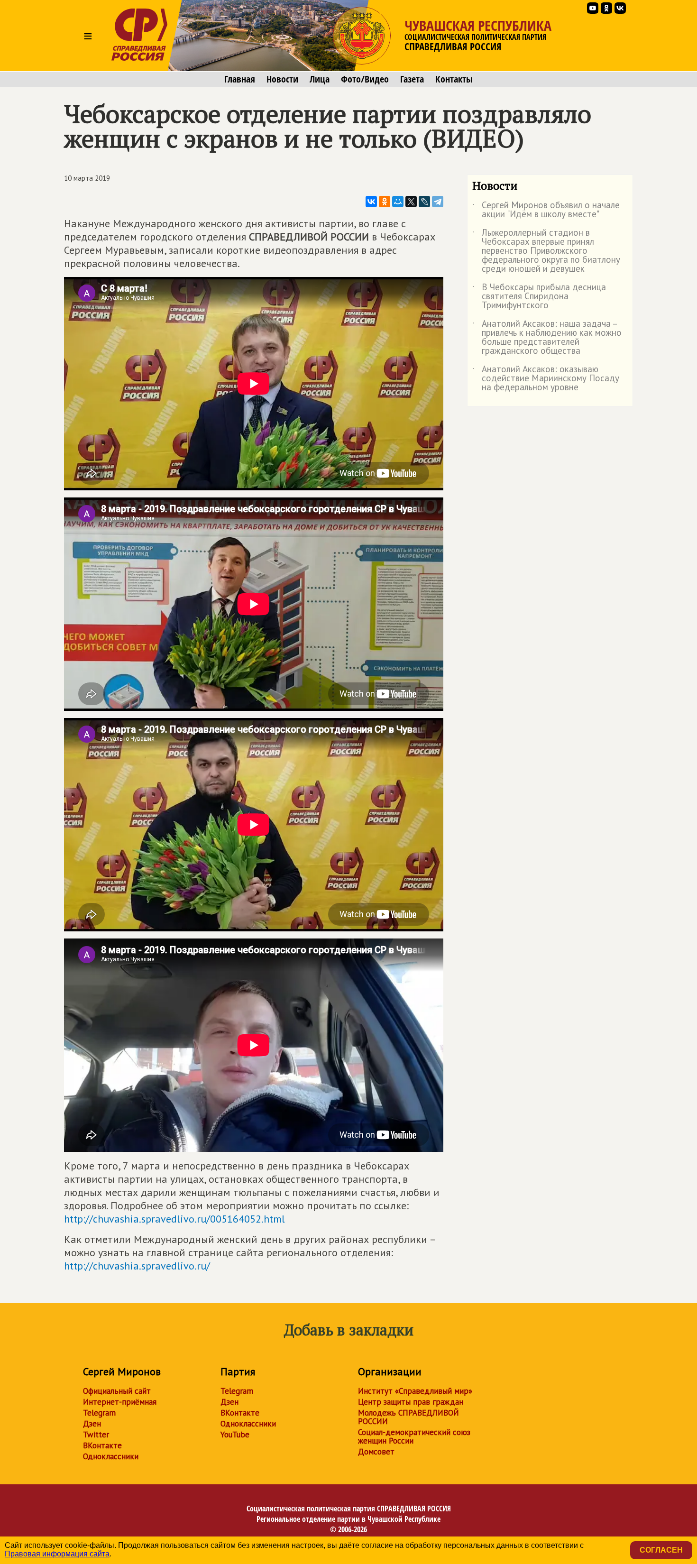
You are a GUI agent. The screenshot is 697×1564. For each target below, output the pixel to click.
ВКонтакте (102, 1445)
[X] (411, 201)
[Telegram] (437, 201)
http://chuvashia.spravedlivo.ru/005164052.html (174, 1218)
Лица (320, 79)
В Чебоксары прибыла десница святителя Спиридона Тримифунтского (539, 297)
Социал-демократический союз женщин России (414, 1436)
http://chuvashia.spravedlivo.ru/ (137, 1265)
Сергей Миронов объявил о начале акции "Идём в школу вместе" (546, 210)
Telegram (99, 1412)
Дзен (92, 1423)
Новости (282, 79)
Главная (239, 79)
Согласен (661, 1550)
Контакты (454, 79)
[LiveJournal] (424, 201)
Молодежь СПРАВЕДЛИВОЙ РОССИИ (408, 1417)
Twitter (96, 1434)
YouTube (234, 1434)
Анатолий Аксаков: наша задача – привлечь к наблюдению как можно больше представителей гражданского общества (547, 337)
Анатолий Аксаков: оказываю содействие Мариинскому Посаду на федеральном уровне (545, 379)
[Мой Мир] (398, 201)
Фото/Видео (365, 79)
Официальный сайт (117, 1391)
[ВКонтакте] (371, 201)
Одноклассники (110, 1456)
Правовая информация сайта (57, 1554)
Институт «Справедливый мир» (415, 1391)
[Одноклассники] (384, 201)
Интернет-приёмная (119, 1402)
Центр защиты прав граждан (410, 1402)
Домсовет (376, 1451)
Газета (412, 79)
